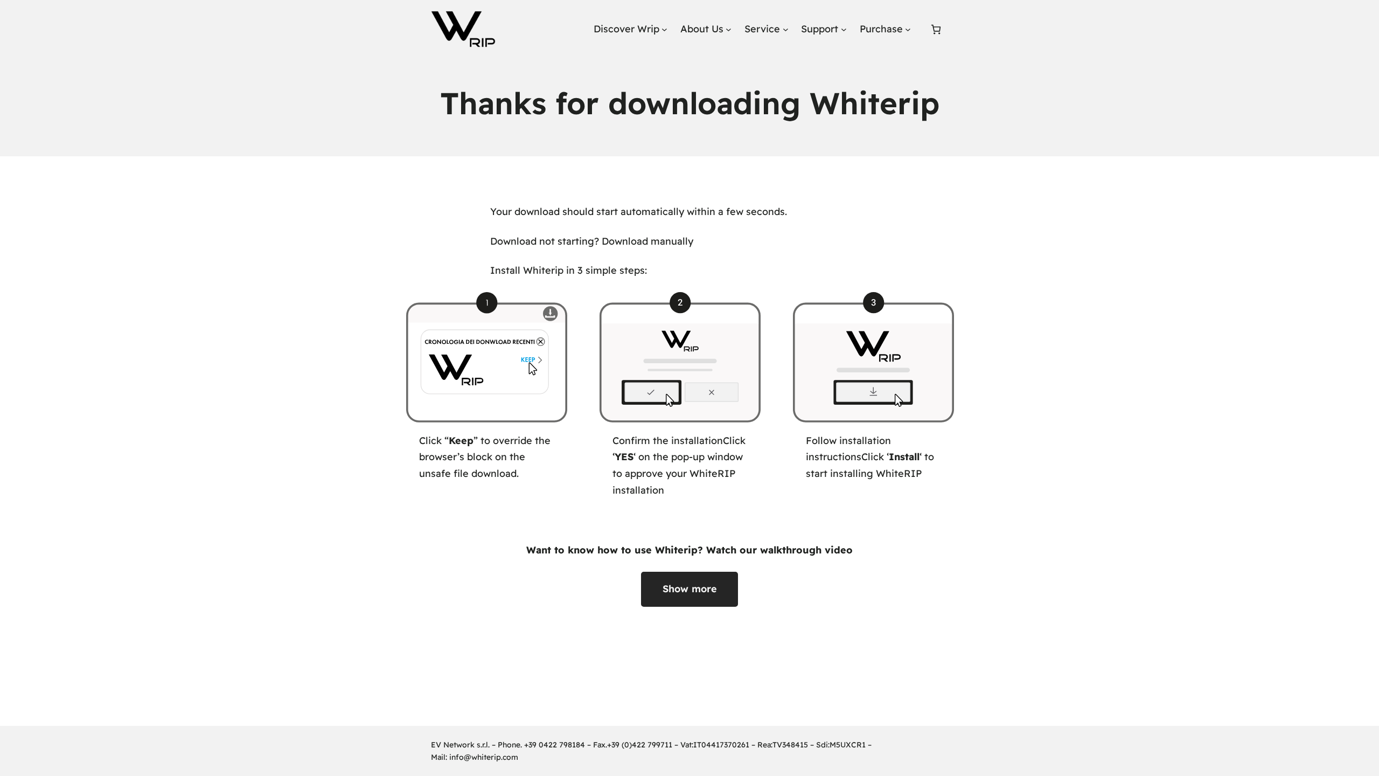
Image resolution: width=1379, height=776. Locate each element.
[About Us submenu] (729, 29)
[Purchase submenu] (908, 29)
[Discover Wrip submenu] (664, 29)
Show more (690, 589)
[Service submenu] (786, 29)
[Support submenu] (844, 29)
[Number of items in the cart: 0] (936, 29)
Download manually (647, 241)
